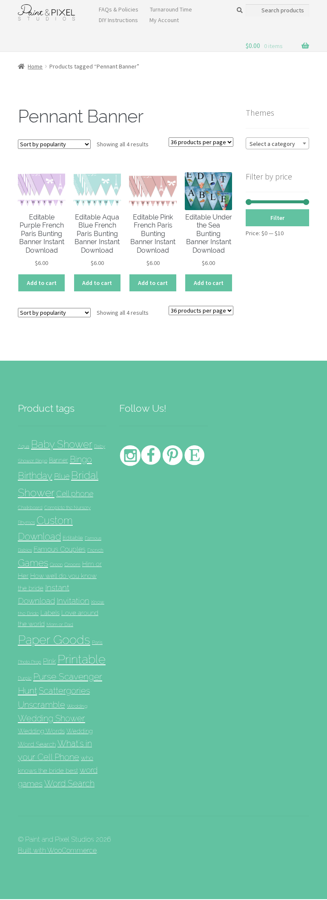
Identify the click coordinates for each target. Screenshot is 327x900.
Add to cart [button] (42, 283)
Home (35, 66)
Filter (277, 218)
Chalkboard (30, 507)
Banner (58, 460)
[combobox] (277, 143)
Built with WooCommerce (57, 850)
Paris (97, 642)
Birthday (35, 475)
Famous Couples (60, 549)
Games (33, 562)
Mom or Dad (59, 624)
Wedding (77, 706)
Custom (55, 520)
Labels (50, 612)
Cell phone (74, 493)
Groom (72, 564)
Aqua (23, 446)
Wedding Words (41, 731)
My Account (164, 20)
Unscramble (41, 705)
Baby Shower (61, 444)
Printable (81, 659)
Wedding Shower (51, 718)
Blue (61, 476)
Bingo (81, 459)
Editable (73, 537)
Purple (25, 678)
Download (39, 536)
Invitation (73, 601)
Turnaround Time (171, 9)
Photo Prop (29, 661)
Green (56, 564)
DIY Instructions (118, 20)
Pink (49, 661)
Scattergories (64, 691)
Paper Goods (54, 639)
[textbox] (277, 144)
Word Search (69, 783)
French (95, 550)
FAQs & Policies (118, 9)
